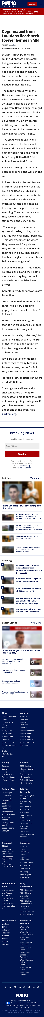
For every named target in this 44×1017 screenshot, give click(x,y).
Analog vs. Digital (27, 795)
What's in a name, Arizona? (27, 835)
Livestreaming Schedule (7, 899)
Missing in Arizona (6, 818)
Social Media (9, 920)
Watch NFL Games (24, 928)
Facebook (6, 933)
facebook (6, 987)
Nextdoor (6, 944)
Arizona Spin (7, 792)
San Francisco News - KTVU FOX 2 (7, 859)
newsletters (38, 987)
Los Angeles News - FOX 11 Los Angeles (8, 851)
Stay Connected (26, 885)
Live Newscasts (8, 890)
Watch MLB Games (24, 938)
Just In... (6, 478)
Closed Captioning (24, 850)
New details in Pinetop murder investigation (14, 671)
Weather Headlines (24, 723)
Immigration (7, 730)
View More (35, 478)
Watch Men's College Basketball (25, 954)
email (34, 987)
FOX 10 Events (26, 893)
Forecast (23, 716)
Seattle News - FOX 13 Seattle (8, 865)
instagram (15, 987)
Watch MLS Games (24, 973)
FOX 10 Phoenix (7, 45)
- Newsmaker (25, 777)
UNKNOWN (24, 831)
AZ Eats (23, 798)
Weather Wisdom (27, 742)
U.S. (15, 45)
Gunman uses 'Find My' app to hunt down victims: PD (27, 537)
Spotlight (5, 831)
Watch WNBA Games (25, 968)
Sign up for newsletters (24, 897)
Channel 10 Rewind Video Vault (7, 800)
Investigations (7, 812)
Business (5, 766)
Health (4, 727)
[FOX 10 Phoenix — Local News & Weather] (9, 4)
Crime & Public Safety (8, 723)
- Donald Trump (26, 783)
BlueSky (5, 941)
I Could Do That (26, 820)
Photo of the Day (27, 911)
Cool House (6, 806)
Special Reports (8, 828)
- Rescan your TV (26, 874)
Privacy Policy (24, 465)
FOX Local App (8, 903)
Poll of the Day (8, 742)
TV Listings (24, 871)
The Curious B (25, 806)
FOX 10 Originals (25, 791)
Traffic (4, 751)
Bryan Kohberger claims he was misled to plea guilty (21, 651)
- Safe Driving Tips (7, 755)
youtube (20, 987)
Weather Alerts (26, 733)
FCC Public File (26, 865)
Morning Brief (7, 736)
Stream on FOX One (26, 922)
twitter (10, 987)
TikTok (4, 927)
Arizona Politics (26, 774)
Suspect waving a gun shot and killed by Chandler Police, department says (28, 549)
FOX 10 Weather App (8, 907)
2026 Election (25, 766)
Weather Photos (26, 739)
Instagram (6, 930)
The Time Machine (24, 827)
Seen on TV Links (9, 745)
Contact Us (24, 854)
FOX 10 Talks (25, 809)
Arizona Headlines (9, 716)
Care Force (6, 795)
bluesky (29, 987)
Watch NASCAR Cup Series (26, 943)
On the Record (26, 823)
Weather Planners (27, 730)
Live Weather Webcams (7, 894)
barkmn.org (9, 414)
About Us (25, 842)
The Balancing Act (25, 802)
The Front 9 (24, 812)
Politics (24, 762)
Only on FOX (8, 789)
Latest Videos (9, 622)
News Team (25, 868)
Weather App (25, 736)
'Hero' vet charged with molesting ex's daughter (22, 506)
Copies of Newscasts (24, 858)
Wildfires (23, 727)
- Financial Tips (8, 780)
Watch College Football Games (26, 933)
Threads (5, 938)
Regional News (7, 844)
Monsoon (24, 719)
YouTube (5, 924)
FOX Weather (25, 745)
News (5, 713)
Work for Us (25, 877)
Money (5, 762)
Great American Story (26, 816)
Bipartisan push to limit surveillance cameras (11, 682)
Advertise (23, 846)
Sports (4, 748)
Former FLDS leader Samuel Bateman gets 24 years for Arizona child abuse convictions (28, 516)
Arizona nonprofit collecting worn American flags (15, 693)
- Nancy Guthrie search (8, 824)
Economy (5, 769)
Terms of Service (23, 468)
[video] (22, 637)
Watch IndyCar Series (26, 948)
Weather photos (26, 914)
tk (24, 987)
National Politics (26, 780)
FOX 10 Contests (26, 890)
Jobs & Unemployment (8, 773)
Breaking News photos (26, 907)
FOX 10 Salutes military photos (26, 902)
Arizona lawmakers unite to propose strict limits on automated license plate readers (29, 527)
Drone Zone (7, 809)
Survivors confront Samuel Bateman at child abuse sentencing (12, 661)
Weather (25, 713)
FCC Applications (26, 862)
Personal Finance (9, 777)
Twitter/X (5, 936)
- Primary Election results (27, 770)
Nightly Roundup (8, 739)
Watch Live (32, 4)
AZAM (4, 719)
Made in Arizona (8, 814)
